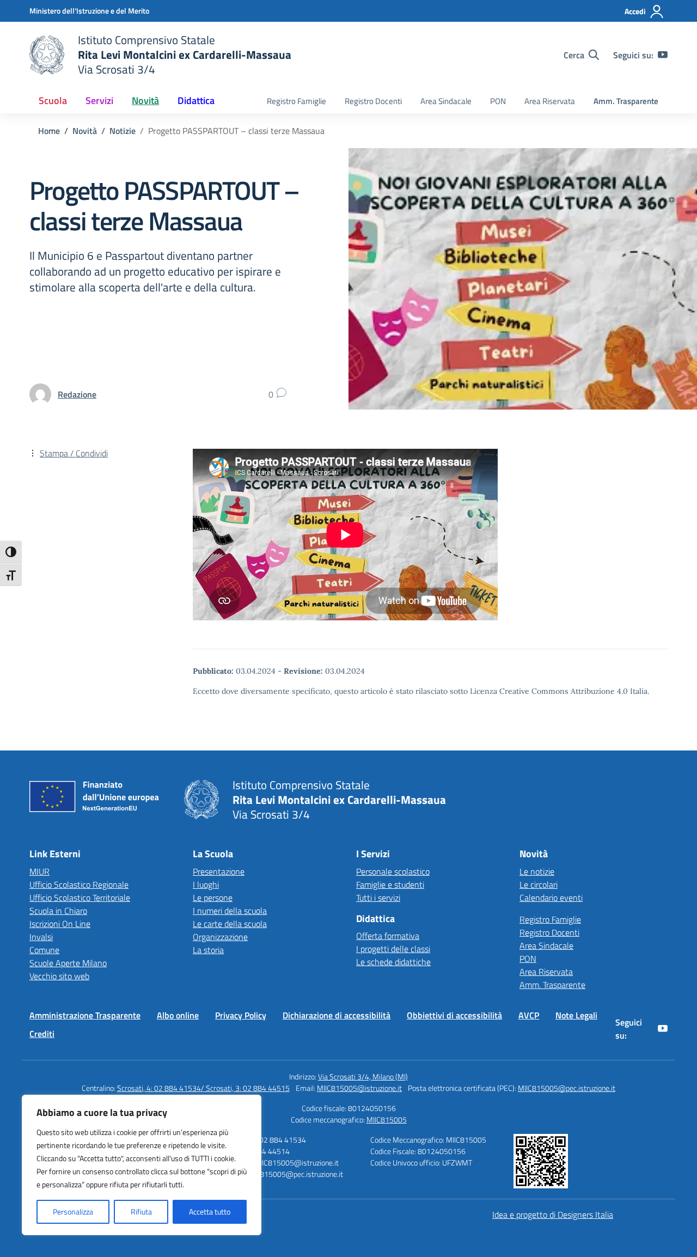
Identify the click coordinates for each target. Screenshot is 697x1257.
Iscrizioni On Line (59, 923)
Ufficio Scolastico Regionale (79, 884)
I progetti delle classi (393, 948)
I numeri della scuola (230, 910)
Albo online (178, 1015)
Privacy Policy (240, 1015)
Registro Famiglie (296, 101)
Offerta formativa (387, 935)
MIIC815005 (386, 1119)
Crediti (41, 1033)
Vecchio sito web (59, 976)
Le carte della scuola (230, 923)
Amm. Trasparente (626, 101)
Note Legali (576, 1015)
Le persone (213, 897)
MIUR (39, 871)
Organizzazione (220, 936)
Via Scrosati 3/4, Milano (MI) (363, 1076)
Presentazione (218, 871)
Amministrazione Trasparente (84, 1015)
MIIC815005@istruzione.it (359, 1088)
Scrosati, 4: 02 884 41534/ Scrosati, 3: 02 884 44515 (203, 1088)
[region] (141, 1165)
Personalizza (73, 1211)
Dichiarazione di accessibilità (336, 1015)
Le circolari (538, 884)
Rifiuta (141, 1211)
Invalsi (41, 936)
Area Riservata (549, 101)
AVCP (528, 1015)
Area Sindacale (446, 101)
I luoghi (206, 884)
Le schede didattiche (393, 961)
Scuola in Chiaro (58, 910)
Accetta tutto (209, 1211)
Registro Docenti (373, 101)
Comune (44, 949)
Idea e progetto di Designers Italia (552, 1214)
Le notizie (536, 871)
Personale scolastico (393, 871)
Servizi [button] (99, 100)
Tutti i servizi (378, 897)
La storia (208, 949)
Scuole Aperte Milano (68, 962)
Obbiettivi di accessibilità (454, 1015)
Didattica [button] (196, 100)
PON (498, 101)
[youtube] (663, 55)
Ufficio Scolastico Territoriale (79, 897)
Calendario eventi (551, 897)
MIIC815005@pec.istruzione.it (566, 1088)
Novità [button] (145, 100)
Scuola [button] (53, 100)
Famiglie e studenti (390, 884)
